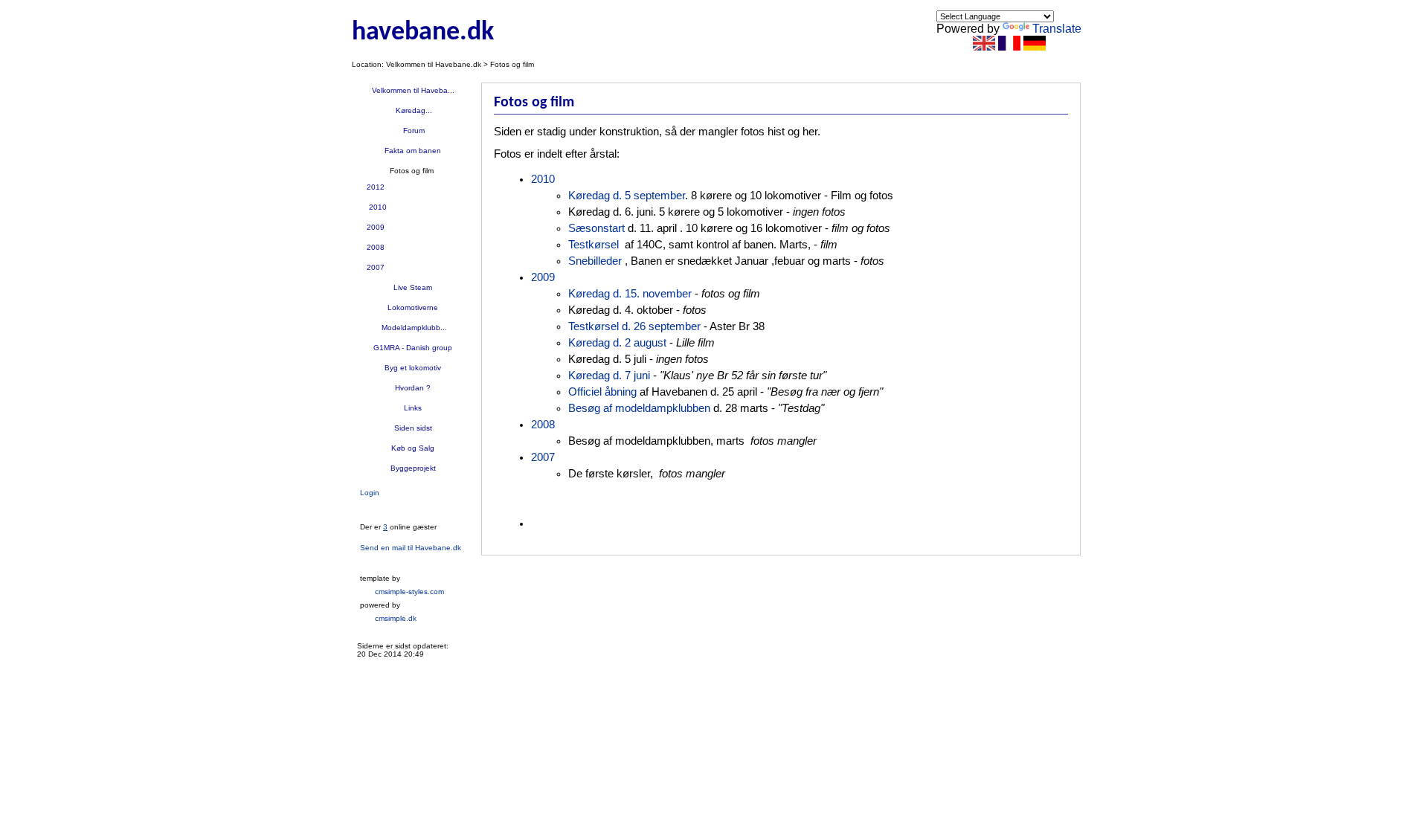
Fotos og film (413, 171)
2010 (377, 207)
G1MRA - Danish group (412, 348)
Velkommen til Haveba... (413, 90)
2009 (376, 227)
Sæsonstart (596, 228)
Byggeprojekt (413, 468)
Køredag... (412, 110)
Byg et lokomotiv (413, 368)
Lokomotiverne (412, 307)
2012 (376, 187)
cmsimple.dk (395, 618)
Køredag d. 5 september (626, 196)
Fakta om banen (413, 150)
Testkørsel (593, 245)
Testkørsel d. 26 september (634, 326)
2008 (376, 247)
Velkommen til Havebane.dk (433, 64)
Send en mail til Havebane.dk (410, 548)
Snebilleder (595, 261)
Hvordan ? (413, 388)
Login (369, 493)
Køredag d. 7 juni (609, 375)
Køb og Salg (412, 448)
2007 (376, 267)
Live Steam (412, 287)
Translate (1056, 28)
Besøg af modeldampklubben (639, 408)
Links (413, 408)
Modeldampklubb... (413, 327)
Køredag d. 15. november (631, 294)
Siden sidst (413, 428)
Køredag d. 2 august (617, 343)
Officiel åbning (602, 392)
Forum (413, 130)
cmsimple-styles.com (409, 591)
